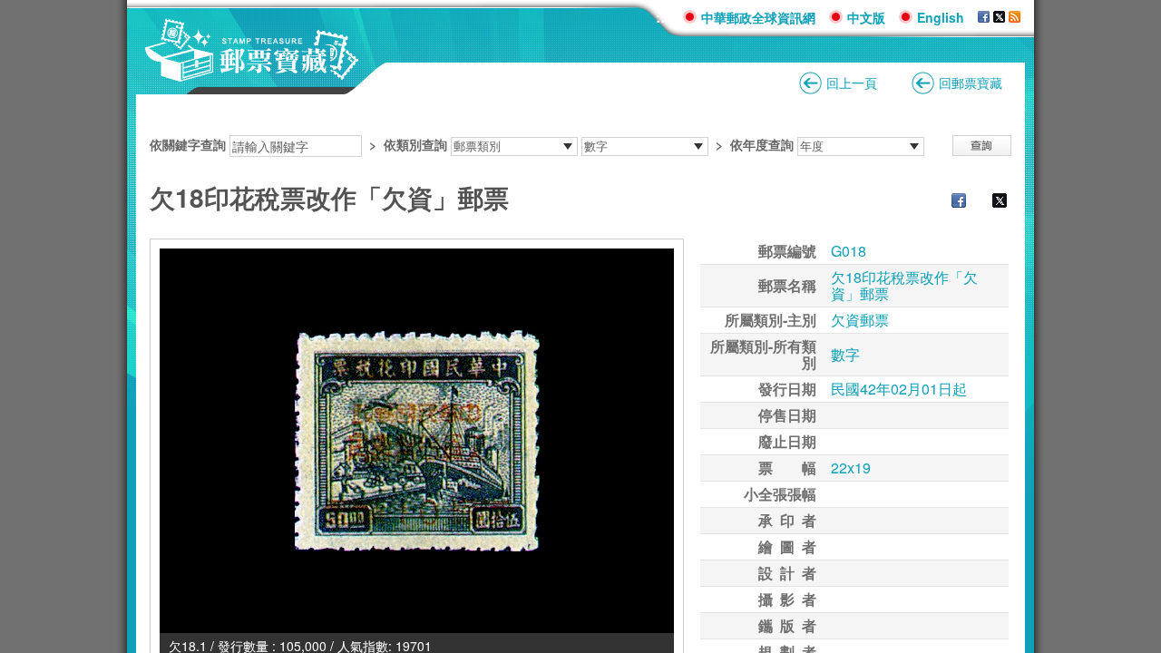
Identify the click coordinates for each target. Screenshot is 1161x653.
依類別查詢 (415, 144)
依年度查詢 (762, 144)
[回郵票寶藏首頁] (252, 72)
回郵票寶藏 (970, 82)
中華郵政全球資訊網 (758, 17)
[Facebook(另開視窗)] (984, 17)
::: (662, 16)
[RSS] (1014, 17)
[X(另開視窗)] (999, 17)
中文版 (866, 17)
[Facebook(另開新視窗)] (949, 202)
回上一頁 (851, 82)
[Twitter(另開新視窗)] (990, 202)
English (940, 17)
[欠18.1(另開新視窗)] (417, 441)
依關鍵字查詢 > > (472, 144)
